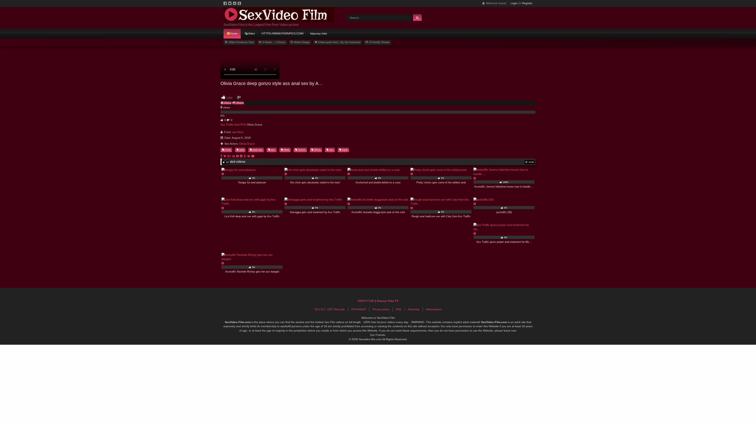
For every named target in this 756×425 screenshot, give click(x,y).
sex (331, 149)
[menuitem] (232, 34)
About (228, 102)
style (344, 149)
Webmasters (434, 309)
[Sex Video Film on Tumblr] (240, 3)
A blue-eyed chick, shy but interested (338, 42)
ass (273, 149)
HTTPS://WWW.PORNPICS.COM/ (283, 33)
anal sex (257, 149)
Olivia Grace (247, 143)
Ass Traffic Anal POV (233, 124)
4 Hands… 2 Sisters (273, 42)
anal (241, 149)
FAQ (398, 309)
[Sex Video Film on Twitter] (230, 3)
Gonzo (301, 149)
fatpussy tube (318, 33)
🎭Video (249, 33)
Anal (228, 149)
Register (527, 3)
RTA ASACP (358, 309)
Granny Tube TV (387, 300)
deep (286, 149)
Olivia (317, 149)
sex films (237, 132)
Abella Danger (301, 42)
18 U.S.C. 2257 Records (329, 309)
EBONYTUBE (366, 300)
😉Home (232, 33)
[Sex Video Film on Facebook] (225, 3)
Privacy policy (380, 309)
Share (240, 102)
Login (513, 3)
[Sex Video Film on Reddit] (235, 3)
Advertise (414, 309)
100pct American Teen (241, 42)
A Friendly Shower (379, 42)
